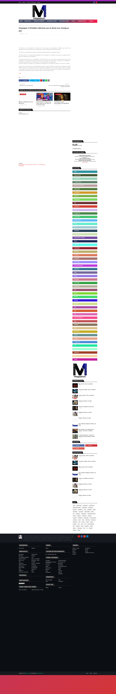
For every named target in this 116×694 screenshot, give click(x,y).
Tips (75, 345)
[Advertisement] (44, 153)
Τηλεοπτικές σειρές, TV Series (37, 589)
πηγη (20, 73)
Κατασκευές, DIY (61, 561)
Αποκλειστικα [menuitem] (27, 21)
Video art (60, 572)
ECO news (76, 279)
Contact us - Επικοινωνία (31, 2)
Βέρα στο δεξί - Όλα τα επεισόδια (86, 383)
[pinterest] (96, 2)
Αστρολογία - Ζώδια (35, 560)
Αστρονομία (77, 178)
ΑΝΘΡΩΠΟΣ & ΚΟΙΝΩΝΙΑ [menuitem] (39, 21)
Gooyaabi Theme (40, 673)
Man (75, 321)
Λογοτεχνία (77, 216)
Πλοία (47, 581)
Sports (76, 335)
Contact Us (95, 673)
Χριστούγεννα (21, 566)
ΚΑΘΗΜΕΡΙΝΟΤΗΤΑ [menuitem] (82, 21)
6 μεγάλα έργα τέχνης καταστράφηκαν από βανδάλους (61, 102)
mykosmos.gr (85, 162)
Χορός (47, 570)
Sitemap (38, 2)
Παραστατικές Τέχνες (79, 237)
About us (24, 2)
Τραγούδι (60, 570)
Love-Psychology (78, 317)
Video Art (76, 352)
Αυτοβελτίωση (34, 566)
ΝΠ (74, 227)
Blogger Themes (28, 673)
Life (75, 314)
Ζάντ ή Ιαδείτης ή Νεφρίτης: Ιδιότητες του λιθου (87, 424)
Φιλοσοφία (21, 555)
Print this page (22, 583)
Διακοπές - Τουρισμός (35, 563)
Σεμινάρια (76, 255)
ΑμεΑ (75, 171)
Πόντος (86, 551)
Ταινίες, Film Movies (23, 589)
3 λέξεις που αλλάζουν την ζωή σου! (86, 406)
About (91, 673)
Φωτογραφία (77, 262)
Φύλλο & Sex (21, 560)
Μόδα (75, 223)
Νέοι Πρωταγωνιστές (62, 566)
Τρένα (59, 579)
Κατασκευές (77, 213)
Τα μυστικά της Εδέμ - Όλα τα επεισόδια (87, 389)
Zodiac (75, 359)
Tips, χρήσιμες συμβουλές (24, 557)
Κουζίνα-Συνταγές (22, 558)
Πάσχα (75, 241)
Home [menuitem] (21, 21)
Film (75, 289)
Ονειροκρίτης (77, 234)
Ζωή (32, 557)
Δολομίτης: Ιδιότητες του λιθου (85, 400)
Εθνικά (86, 549)
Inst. (75, 307)
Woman (76, 355)
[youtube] (78, 448)
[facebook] (94, 2)
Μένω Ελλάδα (77, 220)
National (76, 324)
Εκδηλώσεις (77, 192)
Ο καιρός (74, 552)
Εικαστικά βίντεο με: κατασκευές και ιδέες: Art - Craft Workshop (32, 164)
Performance (48, 572)
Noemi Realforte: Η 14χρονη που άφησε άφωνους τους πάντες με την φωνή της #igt (43, 103)
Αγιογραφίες (21, 165)
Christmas (76, 269)
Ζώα (75, 202)
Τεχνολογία (33, 564)
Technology (77, 342)
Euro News (27, 25)
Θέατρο (59, 567)
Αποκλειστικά (77, 175)
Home (20, 2)
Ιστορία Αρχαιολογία (62, 560)
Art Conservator (78, 265)
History (76, 300)
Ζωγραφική (76, 206)
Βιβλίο (59, 569)
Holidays (76, 303)
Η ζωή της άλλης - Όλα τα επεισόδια (86, 395)
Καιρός (75, 209)
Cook (75, 272)
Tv (74, 348)
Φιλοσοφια (76, 258)
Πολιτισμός (77, 248)
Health (76, 296)
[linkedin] (87, 536)
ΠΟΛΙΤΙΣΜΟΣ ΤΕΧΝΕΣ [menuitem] (64, 21)
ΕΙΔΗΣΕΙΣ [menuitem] (91, 21)
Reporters (77, 331)
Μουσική (47, 569)
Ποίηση (47, 566)
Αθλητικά (74, 554)
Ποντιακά (76, 251)
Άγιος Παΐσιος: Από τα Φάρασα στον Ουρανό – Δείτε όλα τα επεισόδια (86, 430)
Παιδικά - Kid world (22, 564)
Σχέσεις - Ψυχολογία (35, 558)
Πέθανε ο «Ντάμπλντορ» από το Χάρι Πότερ (26, 102)
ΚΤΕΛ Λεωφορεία (49, 579)
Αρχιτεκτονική (48, 567)
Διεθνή (73, 551)
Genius (75, 293)
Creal (75, 275)
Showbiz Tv (21, 570)
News (75, 328)
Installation (60, 573)
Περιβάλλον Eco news (89, 552)
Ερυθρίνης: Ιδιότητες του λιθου (85, 412)
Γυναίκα (59, 587)
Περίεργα (76, 244)
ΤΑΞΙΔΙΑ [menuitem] (73, 21)
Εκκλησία (76, 195)
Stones (76, 338)
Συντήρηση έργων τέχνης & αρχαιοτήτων (51, 562)
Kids (75, 310)
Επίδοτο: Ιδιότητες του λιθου (85, 418)
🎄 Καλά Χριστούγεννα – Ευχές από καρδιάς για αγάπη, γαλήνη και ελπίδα (87, 436)
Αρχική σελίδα (21, 25)
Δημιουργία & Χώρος (79, 185)
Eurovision (77, 286)
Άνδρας (47, 587)
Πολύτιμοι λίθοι (34, 554)
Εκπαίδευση (77, 199)
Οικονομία (76, 230)
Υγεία (20, 561)
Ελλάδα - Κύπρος (75, 548)
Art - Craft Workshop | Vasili (51, 554)
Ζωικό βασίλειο (34, 567)
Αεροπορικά (60, 581)
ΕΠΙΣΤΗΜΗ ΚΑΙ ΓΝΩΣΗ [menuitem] (52, 21)
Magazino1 (22, 33)
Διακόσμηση (77, 189)
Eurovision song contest (23, 572)
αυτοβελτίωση (77, 182)
